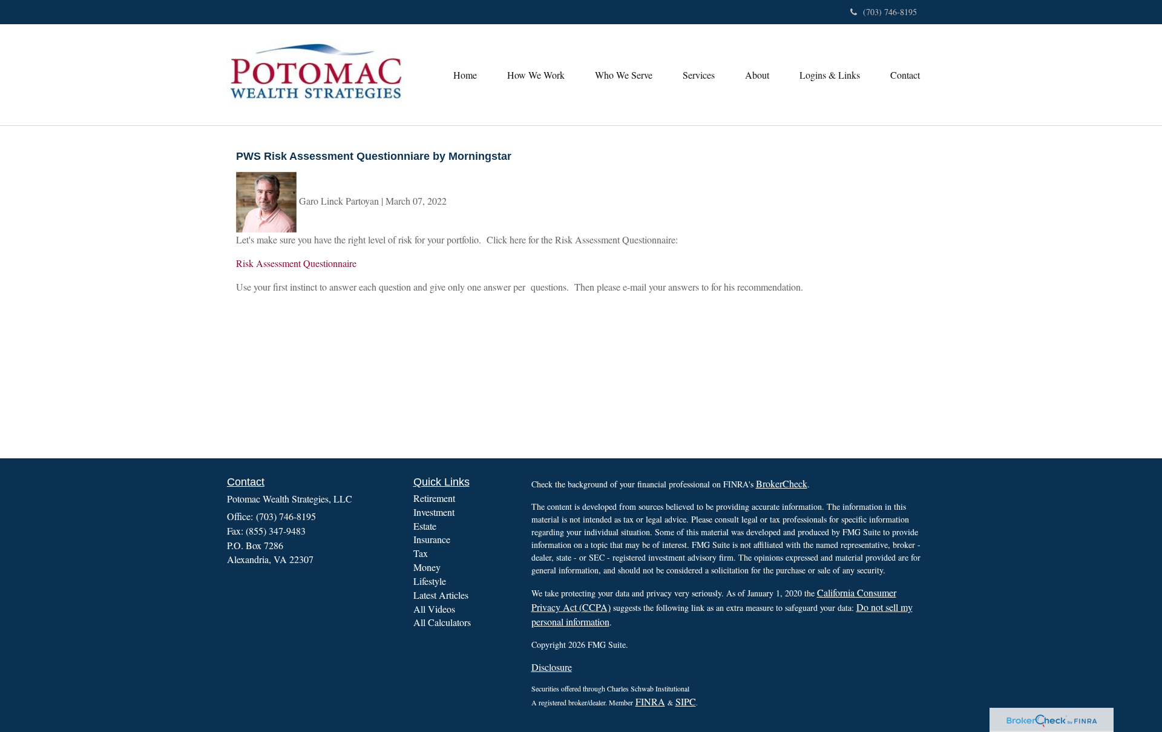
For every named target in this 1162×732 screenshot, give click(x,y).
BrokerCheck (781, 483)
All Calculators (442, 622)
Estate (424, 525)
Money (427, 567)
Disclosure (551, 667)
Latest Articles (440, 595)
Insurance (431, 539)
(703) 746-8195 (890, 12)
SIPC (685, 701)
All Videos (434, 608)
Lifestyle (429, 581)
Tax (420, 553)
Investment (434, 512)
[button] (536, 75)
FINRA (650, 701)
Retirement (434, 498)
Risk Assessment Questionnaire (296, 263)
